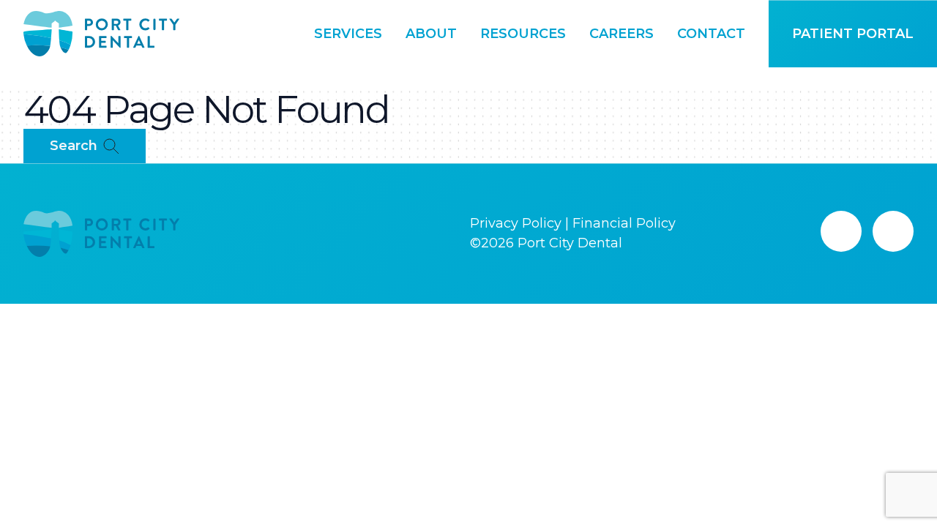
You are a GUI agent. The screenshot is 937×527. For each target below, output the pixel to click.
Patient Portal (853, 34)
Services (348, 34)
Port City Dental (570, 243)
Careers (621, 34)
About (431, 34)
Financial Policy (624, 223)
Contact (711, 34)
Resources (523, 34)
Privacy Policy (515, 223)
